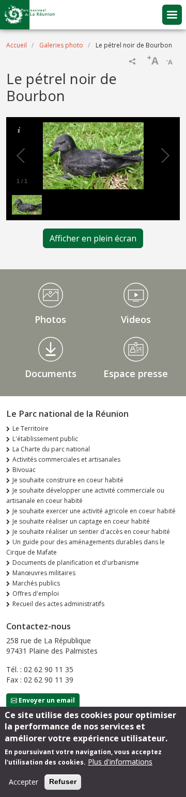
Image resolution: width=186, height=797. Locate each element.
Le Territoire (30, 428)
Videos (136, 319)
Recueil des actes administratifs (58, 603)
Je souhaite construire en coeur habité (67, 480)
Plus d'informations (120, 762)
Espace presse (135, 373)
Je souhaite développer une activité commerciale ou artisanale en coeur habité (85, 495)
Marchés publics (36, 583)
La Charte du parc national (51, 449)
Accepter (23, 782)
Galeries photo (61, 45)
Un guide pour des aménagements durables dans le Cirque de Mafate (85, 547)
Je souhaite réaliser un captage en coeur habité (81, 521)
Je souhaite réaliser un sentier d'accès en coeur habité (91, 531)
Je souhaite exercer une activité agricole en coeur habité (94, 511)
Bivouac (24, 469)
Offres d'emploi (35, 593)
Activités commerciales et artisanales (66, 459)
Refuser (62, 781)
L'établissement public (45, 438)
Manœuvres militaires (43, 572)
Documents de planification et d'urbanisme (75, 562)
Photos (50, 319)
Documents (50, 373)
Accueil (16, 45)
